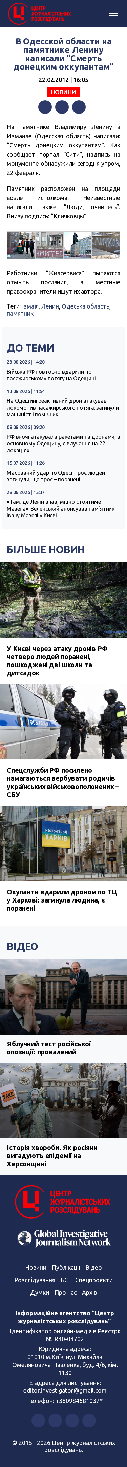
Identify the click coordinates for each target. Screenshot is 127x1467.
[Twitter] (62, 107)
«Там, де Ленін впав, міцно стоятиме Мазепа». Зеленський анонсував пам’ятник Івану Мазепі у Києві (60, 508)
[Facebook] (45, 107)
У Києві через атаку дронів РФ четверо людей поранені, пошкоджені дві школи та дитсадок (57, 661)
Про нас (66, 1292)
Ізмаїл (30, 306)
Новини (63, 91)
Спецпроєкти (94, 1279)
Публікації (66, 1267)
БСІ (65, 1279)
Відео (22, 946)
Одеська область (85, 306)
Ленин (50, 306)
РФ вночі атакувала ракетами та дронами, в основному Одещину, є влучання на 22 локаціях (63, 443)
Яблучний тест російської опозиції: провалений (48, 1048)
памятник (20, 313)
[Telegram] (79, 107)
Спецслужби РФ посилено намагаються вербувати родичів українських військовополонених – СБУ (63, 782)
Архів (89, 1292)
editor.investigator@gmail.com (65, 1390)
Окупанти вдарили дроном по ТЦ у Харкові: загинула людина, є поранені (62, 900)
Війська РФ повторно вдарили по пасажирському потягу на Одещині (51, 375)
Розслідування (34, 1279)
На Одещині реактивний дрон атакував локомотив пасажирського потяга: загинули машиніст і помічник (63, 407)
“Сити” (72, 154)
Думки (39, 1292)
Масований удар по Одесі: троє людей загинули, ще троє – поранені (56, 476)
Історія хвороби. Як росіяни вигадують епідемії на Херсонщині (52, 1156)
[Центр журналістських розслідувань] (39, 14)
